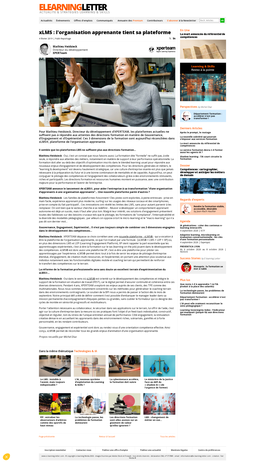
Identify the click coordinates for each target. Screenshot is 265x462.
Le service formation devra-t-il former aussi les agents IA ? (201, 151)
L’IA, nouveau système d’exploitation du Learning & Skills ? (89, 382)
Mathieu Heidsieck (65, 46)
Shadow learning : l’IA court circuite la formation (201, 157)
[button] (6, 456)
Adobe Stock (117, 456)
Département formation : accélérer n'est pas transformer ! (208, 116)
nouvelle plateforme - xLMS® (136, 236)
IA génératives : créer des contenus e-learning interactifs (201, 226)
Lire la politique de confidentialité (20, 437)
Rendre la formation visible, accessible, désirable (209, 207)
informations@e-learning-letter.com (196, 456)
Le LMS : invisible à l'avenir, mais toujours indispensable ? (52, 382)
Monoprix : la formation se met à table (208, 267)
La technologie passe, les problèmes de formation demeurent (89, 420)
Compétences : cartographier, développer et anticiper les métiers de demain (202, 172)
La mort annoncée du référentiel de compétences (202, 35)
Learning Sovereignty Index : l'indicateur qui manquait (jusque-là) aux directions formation (202, 312)
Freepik (128, 456)
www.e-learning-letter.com (53, 456)
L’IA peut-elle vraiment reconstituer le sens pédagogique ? (201, 304)
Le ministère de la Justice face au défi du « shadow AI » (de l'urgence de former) (159, 383)
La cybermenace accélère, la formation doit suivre (124, 380)
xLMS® (91, 278)
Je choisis (35, 446)
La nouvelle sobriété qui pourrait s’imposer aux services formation (198, 137)
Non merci (14, 446)
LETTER (73, 7)
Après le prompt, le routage (195, 132)
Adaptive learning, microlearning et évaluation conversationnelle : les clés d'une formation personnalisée (201, 237)
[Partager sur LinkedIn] (174, 38)
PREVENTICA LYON (190, 246)
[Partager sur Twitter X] (170, 38)
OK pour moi (56, 446)
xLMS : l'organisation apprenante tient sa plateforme (105, 32)
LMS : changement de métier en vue (157, 418)
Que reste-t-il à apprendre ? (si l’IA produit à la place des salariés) (199, 285)
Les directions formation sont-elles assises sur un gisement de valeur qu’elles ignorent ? (123, 421)
